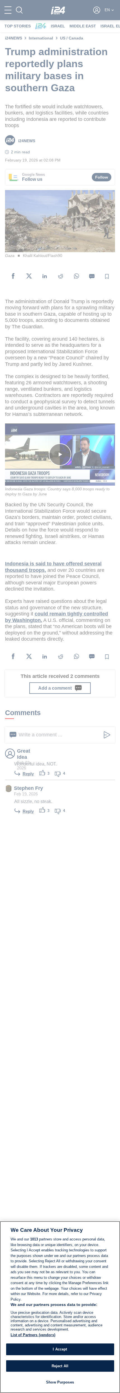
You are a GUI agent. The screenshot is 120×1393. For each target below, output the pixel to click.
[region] (60, 1307)
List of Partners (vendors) (33, 1335)
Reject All (60, 1366)
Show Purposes (60, 1382)
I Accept (60, 1349)
